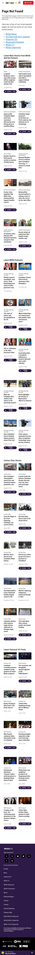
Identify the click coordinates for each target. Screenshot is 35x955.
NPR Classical (22, 663)
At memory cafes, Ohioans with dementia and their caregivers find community (10, 238)
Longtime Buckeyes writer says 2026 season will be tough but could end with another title (10, 79)
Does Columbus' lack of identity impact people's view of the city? (9, 437)
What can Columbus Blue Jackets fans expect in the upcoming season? (10, 399)
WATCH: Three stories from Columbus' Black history (9, 558)
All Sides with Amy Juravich (18, 37)
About (5, 892)
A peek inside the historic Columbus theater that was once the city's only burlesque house (25, 481)
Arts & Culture (7, 154)
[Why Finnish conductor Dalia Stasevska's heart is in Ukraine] (10, 724)
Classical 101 (11, 39)
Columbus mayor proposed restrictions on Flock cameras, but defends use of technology (25, 119)
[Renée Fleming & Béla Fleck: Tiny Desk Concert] (10, 693)
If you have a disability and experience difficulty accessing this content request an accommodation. (17, 929)
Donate (29, 3)
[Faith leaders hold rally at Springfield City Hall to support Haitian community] (25, 64)
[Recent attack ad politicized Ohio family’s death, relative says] (25, 222)
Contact (6, 904)
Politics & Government (24, 71)
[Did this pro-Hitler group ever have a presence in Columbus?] (25, 545)
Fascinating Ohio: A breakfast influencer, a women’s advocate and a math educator (25, 358)
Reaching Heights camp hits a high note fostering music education (25, 737)
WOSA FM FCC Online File (11, 920)
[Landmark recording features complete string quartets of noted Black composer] (10, 655)
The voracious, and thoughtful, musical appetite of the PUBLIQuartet (25, 669)
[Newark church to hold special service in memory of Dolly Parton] (10, 146)
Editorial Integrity (9, 896)
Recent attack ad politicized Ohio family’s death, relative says (24, 235)
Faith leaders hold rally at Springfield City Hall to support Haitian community (25, 78)
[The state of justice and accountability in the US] (10, 302)
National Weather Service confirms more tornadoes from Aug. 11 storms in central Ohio (24, 163)
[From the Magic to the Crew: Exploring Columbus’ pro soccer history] (10, 507)
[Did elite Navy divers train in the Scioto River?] (25, 507)
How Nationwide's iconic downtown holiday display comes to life (10, 594)
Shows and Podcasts (15, 42)
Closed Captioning (9, 908)
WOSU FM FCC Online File (11, 916)
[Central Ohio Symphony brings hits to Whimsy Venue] (25, 693)
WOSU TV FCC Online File (11, 924)
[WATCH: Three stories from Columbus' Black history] (10, 545)
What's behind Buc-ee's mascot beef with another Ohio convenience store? (25, 317)
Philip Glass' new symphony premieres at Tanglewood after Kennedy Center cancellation (24, 775)
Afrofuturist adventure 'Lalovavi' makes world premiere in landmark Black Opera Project (10, 775)
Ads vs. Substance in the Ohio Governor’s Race (10, 350)
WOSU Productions (9, 888)
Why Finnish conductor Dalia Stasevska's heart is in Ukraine (9, 737)
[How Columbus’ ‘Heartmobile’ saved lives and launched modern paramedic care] (10, 466)
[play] (3, 953)
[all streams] (32, 952)
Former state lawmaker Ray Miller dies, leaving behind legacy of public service (9, 197)
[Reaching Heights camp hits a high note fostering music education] (25, 724)
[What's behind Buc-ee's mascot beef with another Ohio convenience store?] (25, 302)
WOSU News (11, 34)
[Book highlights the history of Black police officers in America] (25, 383)
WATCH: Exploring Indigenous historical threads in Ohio (25, 594)
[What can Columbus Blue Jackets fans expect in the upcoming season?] (10, 383)
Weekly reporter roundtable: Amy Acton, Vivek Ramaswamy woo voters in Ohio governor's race (9, 282)
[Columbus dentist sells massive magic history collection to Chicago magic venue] (10, 611)
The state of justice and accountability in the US (9, 316)
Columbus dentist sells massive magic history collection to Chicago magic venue (10, 626)
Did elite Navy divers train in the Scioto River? (25, 518)
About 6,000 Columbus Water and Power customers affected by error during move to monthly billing (9, 120)
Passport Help (8, 912)
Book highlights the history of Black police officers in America (25, 398)
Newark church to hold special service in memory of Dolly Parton (10, 159)
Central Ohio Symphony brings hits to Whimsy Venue (24, 707)
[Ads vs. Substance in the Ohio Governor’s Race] (10, 342)
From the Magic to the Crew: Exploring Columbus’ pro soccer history (10, 521)
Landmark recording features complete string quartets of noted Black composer (10, 669)
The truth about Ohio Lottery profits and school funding (25, 624)
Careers (6, 900)
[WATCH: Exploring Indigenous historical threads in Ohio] (25, 581)
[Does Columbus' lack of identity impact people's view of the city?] (10, 423)
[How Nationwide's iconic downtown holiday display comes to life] (10, 581)
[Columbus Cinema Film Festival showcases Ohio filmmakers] (25, 266)
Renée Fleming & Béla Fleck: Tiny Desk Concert (9, 706)
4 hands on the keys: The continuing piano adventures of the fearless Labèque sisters (10, 815)
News (5, 873)
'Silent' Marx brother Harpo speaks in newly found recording (24, 813)
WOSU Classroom (13, 47)
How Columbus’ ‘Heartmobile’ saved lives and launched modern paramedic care (9, 480)
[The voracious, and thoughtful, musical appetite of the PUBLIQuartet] (25, 655)
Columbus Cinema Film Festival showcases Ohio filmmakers (25, 280)
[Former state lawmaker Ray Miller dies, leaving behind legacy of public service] (10, 182)
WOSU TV (10, 45)
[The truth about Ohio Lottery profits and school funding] (25, 611)
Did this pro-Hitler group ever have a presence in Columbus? (25, 558)
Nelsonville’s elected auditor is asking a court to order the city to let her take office (25, 196)
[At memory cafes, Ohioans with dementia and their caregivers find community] (10, 222)
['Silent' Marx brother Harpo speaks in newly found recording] (25, 800)
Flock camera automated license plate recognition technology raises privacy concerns (25, 438)
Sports (5, 71)
